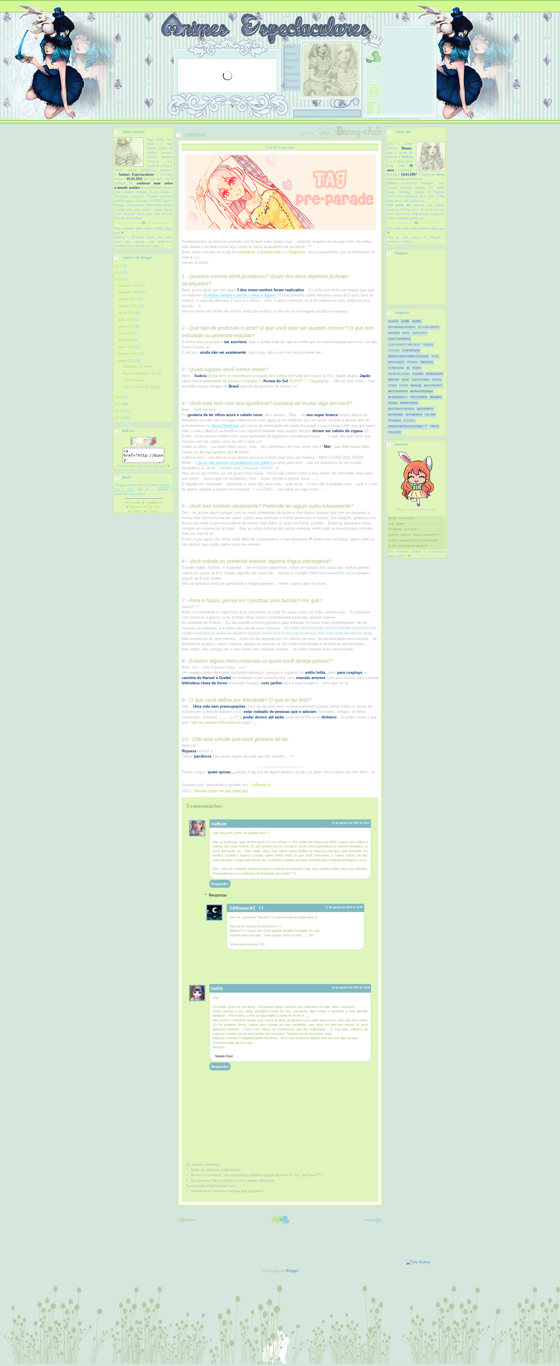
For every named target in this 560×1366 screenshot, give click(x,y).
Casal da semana (399, 339)
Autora (291, 54)
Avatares (394, 333)
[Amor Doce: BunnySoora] (374, 65)
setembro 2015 (128, 306)
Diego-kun (296, 252)
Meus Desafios (433, 385)
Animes (416, 321)
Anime (405, 321)
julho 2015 (125, 320)
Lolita (404, 385)
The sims (430, 415)
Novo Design (419, 397)
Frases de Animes (399, 374)
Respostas (218, 895)
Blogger (292, 1271)
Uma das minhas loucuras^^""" (407, 426)
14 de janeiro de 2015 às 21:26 (351, 987)
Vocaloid (394, 432)
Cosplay (428, 344)
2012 (117, 411)
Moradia (133, 502)
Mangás (416, 385)
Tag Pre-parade (133, 380)
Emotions (427, 362)
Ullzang (409, 420)
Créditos (151, 511)
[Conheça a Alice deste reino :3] (430, 157)
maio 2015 (125, 333)
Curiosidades (411, 350)
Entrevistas (396, 368)
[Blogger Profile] (374, 81)
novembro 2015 (129, 292)
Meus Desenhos (397, 391)
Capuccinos (419, 333)
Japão (405, 379)
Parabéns (436, 397)
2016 (117, 273)
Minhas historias (421, 391)
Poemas (393, 403)
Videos (434, 426)
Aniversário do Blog (401, 327)
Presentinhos (409, 403)
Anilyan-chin (270, 252)
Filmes (417, 368)
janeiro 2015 (127, 361)
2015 (117, 280)
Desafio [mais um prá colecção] (221, 791)
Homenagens (434, 374)
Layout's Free (420, 379)
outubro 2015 (127, 299)
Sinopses (293, 87)
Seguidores (395, 415)
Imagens (393, 379)
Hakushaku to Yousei (138, 366)
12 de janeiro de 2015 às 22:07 (344, 907)
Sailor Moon (425, 409)
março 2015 (126, 347)
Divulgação (396, 362)
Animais (393, 321)
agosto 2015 (126, 313)
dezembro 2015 (129, 286)
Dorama (412, 362)
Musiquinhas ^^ (398, 397)
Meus (290, 67)
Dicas (435, 356)
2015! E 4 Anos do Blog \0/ (142, 387)
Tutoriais (293, 80)
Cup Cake (394, 350)
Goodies (292, 74)
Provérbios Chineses (401, 409)
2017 (117, 266)
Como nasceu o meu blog (404, 344)
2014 (117, 397)
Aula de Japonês (428, 327)
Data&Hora (152, 502)
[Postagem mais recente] (186, 1224)
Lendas (437, 379)
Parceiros (134, 507)
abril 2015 (125, 340)
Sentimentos (414, 415)
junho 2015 (126, 327)
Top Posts (153, 507)
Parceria (293, 60)
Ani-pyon (247, 252)
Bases (406, 333)
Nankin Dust (224, 1056)
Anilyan (218, 823)
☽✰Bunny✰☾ (242, 908)
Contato (135, 511)
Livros (392, 385)
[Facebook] (374, 116)
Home (290, 47)
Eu (408, 368)
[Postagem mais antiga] (373, 1224)
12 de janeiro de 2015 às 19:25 (351, 822)
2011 (117, 418)
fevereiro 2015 (128, 354)
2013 (117, 404)
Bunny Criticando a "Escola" (143, 373)
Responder (220, 884)
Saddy (217, 988)
